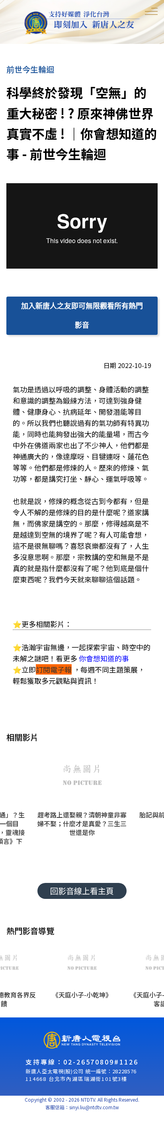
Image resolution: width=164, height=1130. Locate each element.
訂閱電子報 (54, 669)
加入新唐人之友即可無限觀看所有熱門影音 (82, 315)
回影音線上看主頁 (82, 890)
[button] (82, 803)
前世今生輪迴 (30, 69)
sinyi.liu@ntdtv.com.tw (94, 1107)
